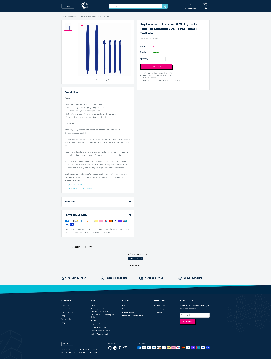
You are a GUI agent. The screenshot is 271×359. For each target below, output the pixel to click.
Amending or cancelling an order (102, 316)
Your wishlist (159, 305)
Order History (159, 312)
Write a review (135, 259)
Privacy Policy (67, 312)
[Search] (165, 6)
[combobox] (135, 6)
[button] (143, 83)
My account (190, 8)
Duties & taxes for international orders (99, 310)
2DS (77, 16)
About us (65, 305)
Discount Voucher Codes (132, 316)
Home (63, 16)
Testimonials (66, 319)
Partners (125, 305)
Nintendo (71, 16)
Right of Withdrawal (99, 334)
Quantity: (144, 59)
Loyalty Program (129, 312)
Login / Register (160, 309)
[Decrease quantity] (152, 59)
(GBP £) (65, 344)
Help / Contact (97, 324)
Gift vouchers (128, 309)
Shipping (94, 305)
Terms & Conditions (69, 309)
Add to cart (156, 67)
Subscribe (187, 322)
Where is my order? (99, 327)
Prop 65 (64, 316)
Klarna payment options (101, 331)
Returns (94, 321)
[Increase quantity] (163, 59)
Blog (63, 323)
